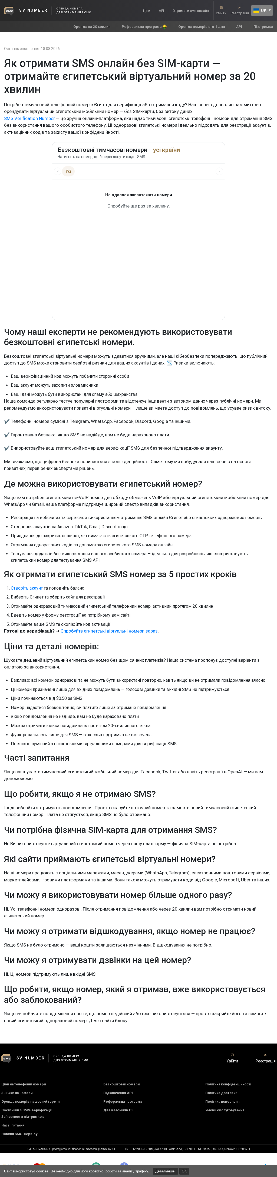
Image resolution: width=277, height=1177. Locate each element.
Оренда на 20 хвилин (92, 26)
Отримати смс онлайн (191, 11)
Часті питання (13, 1125)
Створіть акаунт (27, 588)
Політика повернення (223, 1101)
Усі (68, 171)
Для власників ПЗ (118, 1110)
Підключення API (118, 1093)
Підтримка (263, 26)
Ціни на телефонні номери (23, 1084)
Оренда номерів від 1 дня (201, 26)
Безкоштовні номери (121, 1084)
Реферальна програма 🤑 (144, 26)
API (161, 11)
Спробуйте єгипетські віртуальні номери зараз (109, 631)
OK (184, 1171)
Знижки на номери (16, 1093)
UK (263, 10)
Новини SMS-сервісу (19, 1134)
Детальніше (165, 1171)
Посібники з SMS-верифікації (26, 1110)
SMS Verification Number (29, 118)
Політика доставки (221, 1093)
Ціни (146, 11)
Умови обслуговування (225, 1110)
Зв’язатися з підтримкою (23, 1117)
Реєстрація (240, 13)
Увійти (221, 13)
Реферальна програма (122, 1101)
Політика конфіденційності (228, 1084)
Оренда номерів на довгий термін (30, 1101)
